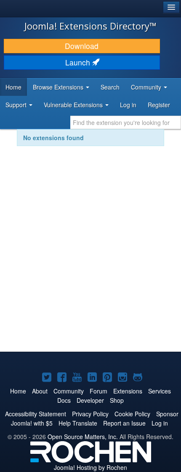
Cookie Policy (132, 414)
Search (110, 87)
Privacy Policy (90, 414)
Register (159, 104)
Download (81, 46)
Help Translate (78, 423)
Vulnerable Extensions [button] (74, 104)
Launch (78, 62)
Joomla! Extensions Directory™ (90, 25)
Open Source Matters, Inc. (83, 436)
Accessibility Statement (35, 414)
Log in (128, 104)
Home (13, 87)
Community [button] (147, 87)
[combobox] (125, 122)
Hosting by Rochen (90, 467)
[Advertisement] (90, 254)
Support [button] (16, 104)
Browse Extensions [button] (59, 87)
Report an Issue (124, 423)
